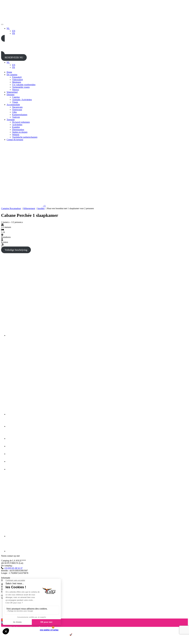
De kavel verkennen (21, 122)
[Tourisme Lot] (11, 426)
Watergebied (12, 92)
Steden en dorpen (19, 132)
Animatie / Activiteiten (22, 99)
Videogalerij (17, 79)
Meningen (16, 82)
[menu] (2, 24)
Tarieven (16, 117)
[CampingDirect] (17, 551)
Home (9, 72)
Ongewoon (17, 109)
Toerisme (11, 119)
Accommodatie (13, 104)
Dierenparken (18, 129)
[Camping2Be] (36, 335)
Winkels (15, 134)
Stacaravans (17, 107)
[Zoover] (13, 469)
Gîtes (14, 112)
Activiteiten (17, 124)
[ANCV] (13, 461)
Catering (16, 97)
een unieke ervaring (49, 630)
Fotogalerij (17, 77)
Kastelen (16, 127)
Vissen (15, 102)
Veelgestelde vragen (21, 87)
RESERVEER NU (14, 57)
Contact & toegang (15, 139)
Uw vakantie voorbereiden (23, 84)
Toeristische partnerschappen (24, 137)
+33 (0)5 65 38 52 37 (13, 568)
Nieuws (15, 89)
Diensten (10, 94)
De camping (12, 74)
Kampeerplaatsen (19, 114)
